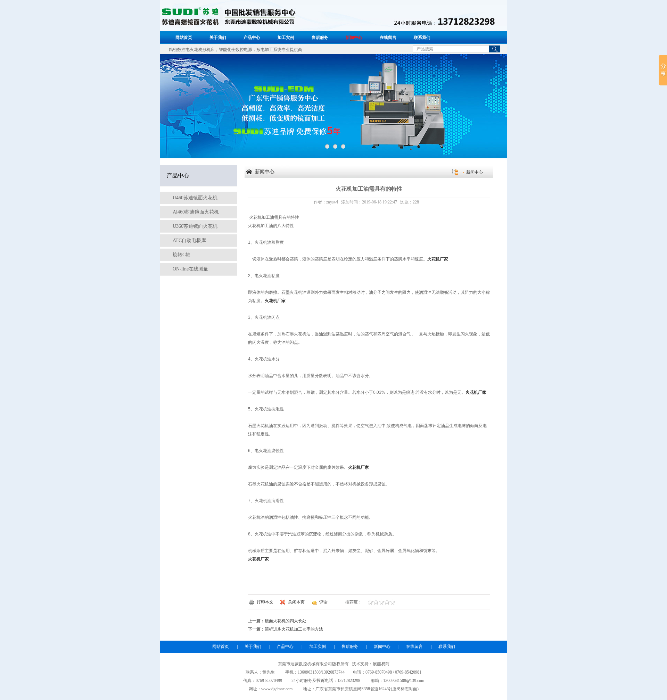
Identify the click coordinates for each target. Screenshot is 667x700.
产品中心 (252, 37)
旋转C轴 (180, 254)
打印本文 (265, 602)
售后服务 (320, 37)
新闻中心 (354, 37)
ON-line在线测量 (189, 269)
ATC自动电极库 (188, 240)
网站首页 (183, 37)
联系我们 (422, 37)
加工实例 (286, 37)
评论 (323, 602)
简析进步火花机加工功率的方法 (294, 629)
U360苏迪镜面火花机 (194, 226)
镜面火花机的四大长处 (285, 620)
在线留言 (388, 37)
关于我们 (217, 37)
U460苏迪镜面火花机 (194, 197)
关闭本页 (296, 602)
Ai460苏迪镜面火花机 (195, 212)
